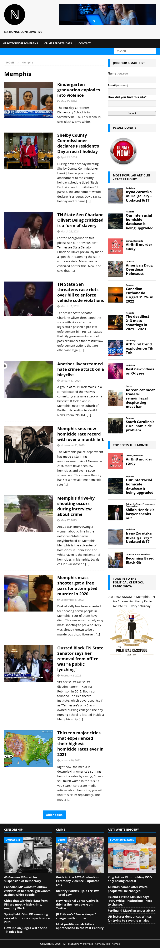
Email (118, 85)
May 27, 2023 (69, 520)
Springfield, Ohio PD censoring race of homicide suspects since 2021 (27, 918)
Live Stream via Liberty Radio (132, 601)
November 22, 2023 (73, 445)
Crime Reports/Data (58, 43)
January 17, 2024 (71, 380)
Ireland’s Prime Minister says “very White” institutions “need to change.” (130, 900)
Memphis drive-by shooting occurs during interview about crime (76, 506)
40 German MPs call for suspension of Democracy (22, 879)
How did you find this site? (127, 97)
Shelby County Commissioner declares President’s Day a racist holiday (78, 143)
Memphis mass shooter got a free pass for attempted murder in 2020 (77, 586)
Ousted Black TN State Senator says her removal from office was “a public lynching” (80, 658)
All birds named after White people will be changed (128, 889)
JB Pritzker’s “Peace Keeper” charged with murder (76, 916)
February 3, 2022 (71, 675)
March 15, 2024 (70, 306)
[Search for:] (135, 51)
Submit (132, 113)
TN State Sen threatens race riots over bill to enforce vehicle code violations (80, 292)
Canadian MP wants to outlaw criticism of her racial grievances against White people (27, 890)
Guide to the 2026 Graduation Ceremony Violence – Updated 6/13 (77, 881)
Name (118, 73)
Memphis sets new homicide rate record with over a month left (80, 434)
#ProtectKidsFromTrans (20, 43)
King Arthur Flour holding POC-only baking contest (130, 879)
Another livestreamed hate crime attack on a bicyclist (80, 369)
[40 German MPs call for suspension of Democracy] (28, 855)
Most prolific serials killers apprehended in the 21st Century (80, 926)
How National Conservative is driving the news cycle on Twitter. (77, 904)
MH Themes (113, 944)
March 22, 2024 (70, 231)
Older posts (54, 815)
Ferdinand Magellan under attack (131, 910)
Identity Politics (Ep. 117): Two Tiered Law (78, 893)
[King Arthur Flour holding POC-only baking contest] (132, 855)
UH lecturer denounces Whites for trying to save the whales (130, 918)
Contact (85, 43)
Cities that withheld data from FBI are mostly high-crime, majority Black (26, 904)
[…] (88, 201)
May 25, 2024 (69, 101)
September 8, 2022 (72, 600)
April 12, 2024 (69, 157)
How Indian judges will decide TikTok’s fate (25, 930)
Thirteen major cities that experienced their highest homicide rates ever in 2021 (80, 743)
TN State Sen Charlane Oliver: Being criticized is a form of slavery (80, 220)
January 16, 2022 (71, 760)
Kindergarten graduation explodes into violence (78, 90)
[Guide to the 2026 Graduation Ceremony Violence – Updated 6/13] (80, 855)
